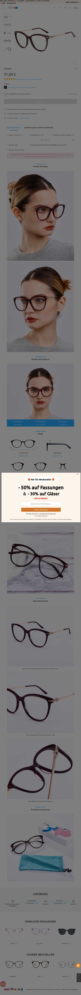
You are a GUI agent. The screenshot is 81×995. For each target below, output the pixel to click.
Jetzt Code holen (41, 510)
